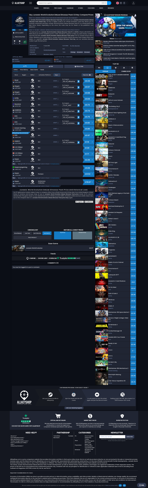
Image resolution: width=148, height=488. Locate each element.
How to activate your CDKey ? (19, 442)
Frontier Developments (50, 50)
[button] (133, 3)
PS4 (73, 45)
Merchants (56, 437)
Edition (32, 75)
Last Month (47, 233)
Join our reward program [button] (74, 408)
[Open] (30, 3)
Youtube (70, 436)
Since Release (17, 233)
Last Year (27, 233)
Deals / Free (88, 444)
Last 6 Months (37, 233)
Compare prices (55, 164)
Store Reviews (88, 446)
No (124, 485)
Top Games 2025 (89, 447)
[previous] (13, 30)
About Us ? (14, 436)
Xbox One (77, 45)
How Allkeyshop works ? (17, 437)
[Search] (109, 3)
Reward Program (89, 441)
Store (16, 75)
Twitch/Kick (56, 436)
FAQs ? (12, 444)
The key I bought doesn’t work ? (19, 441)
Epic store (46, 54)
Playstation (78, 445)
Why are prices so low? (17, 439)
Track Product (32, 237)
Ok (120, 485)
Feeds (42, 70)
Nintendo (77, 450)
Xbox (76, 440)
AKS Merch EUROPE (88, 451)
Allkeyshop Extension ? (17, 446)
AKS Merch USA (89, 449)
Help (142, 485)
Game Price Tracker (88, 438)
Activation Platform (45, 75)
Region (24, 75)
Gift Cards (88, 442)
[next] (25, 30)
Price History (24, 70)
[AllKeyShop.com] (18, 3)
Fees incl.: (86, 75)
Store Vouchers (89, 436)
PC (75, 436)
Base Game (34, 70)
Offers (16, 70)
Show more (118, 39)
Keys (56, 75)
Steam (51, 54)
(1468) (77, 258)
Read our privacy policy (111, 485)
